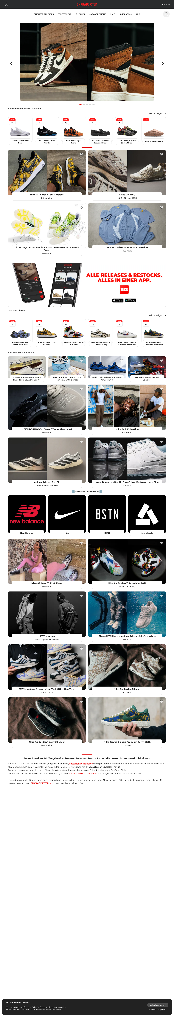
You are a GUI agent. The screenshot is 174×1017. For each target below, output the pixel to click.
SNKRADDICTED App (42, 783)
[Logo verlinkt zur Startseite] (87, 4)
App (138, 14)
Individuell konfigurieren (158, 1010)
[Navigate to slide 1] (80, 104)
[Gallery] (87, 63)
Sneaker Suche (97, 14)
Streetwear (64, 14)
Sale (112, 14)
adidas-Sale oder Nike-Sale (82, 773)
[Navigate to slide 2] (83, 104)
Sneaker (80, 14)
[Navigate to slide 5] (93, 104)
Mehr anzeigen (155, 113)
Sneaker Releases (44, 14)
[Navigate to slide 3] (87, 104)
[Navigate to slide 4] (90, 104)
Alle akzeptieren (157, 1005)
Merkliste (165, 4)
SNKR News (125, 14)
